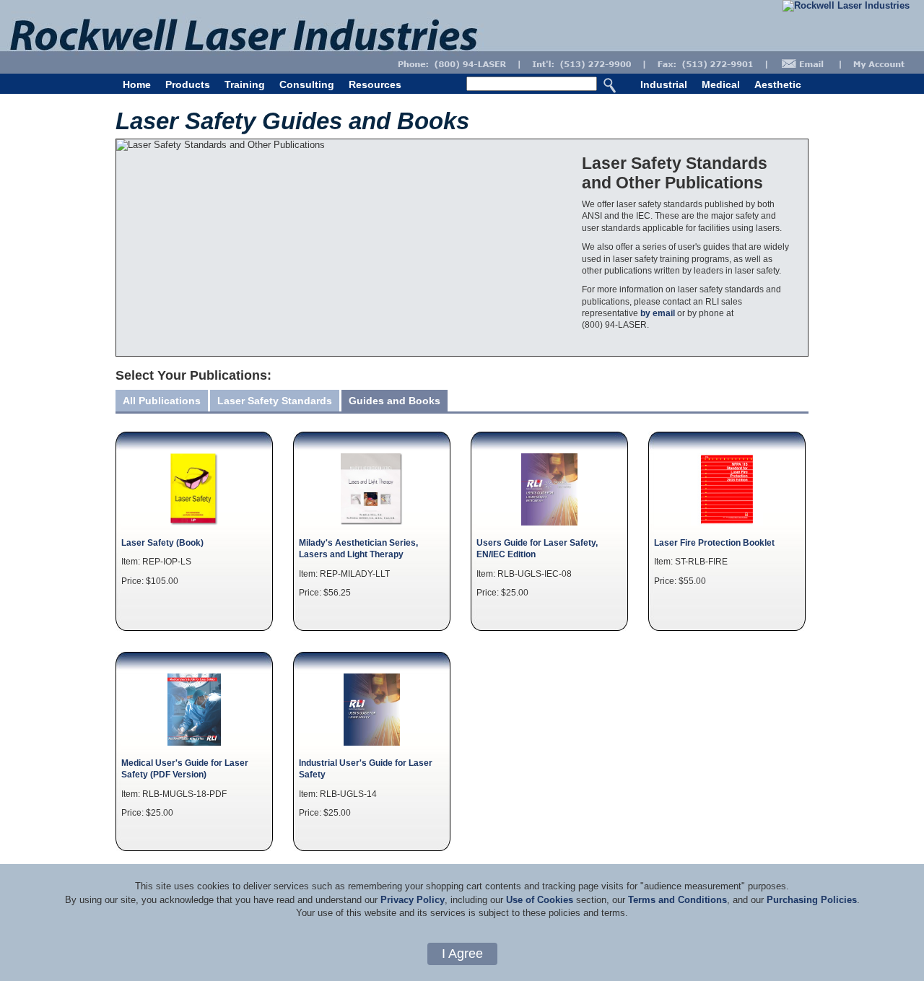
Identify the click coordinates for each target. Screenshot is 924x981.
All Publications (162, 400)
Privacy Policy (412, 899)
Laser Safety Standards (274, 400)
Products (187, 84)
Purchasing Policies (812, 899)
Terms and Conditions (677, 899)
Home (137, 84)
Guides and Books (394, 400)
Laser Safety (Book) (162, 542)
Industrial (663, 84)
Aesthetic (777, 84)
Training (245, 84)
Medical (721, 84)
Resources (375, 84)
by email (657, 313)
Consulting (306, 84)
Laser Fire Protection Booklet (714, 542)
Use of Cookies (539, 899)
